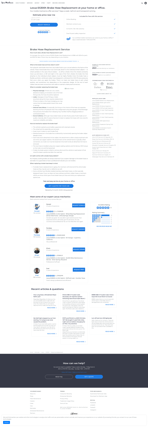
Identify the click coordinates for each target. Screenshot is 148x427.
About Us (32, 393)
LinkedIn (92, 405)
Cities (31, 403)
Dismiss (6, 422)
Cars (31, 406)
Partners (32, 413)
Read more (51, 307)
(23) (49, 32)
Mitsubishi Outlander (98, 145)
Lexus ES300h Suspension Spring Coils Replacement (102, 125)
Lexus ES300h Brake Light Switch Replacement (101, 103)
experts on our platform (104, 75)
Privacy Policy (64, 398)
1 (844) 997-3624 (66, 372)
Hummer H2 (95, 155)
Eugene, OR (112, 145)
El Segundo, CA (108, 137)
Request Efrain (79, 249)
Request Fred (79, 269)
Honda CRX (95, 143)
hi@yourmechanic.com (79, 372)
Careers (32, 401)
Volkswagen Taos (96, 157)
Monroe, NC (107, 143)
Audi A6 (94, 141)
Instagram (93, 410)
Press (31, 396)
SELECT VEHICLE (44, 24)
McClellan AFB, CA (109, 139)
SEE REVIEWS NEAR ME (104, 226)
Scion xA (94, 150)
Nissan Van (95, 139)
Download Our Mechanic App (98, 396)
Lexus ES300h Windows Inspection (101, 106)
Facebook (93, 402)
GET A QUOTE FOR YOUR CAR (59, 186)
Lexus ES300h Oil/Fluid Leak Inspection (102, 108)
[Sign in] (145, 3)
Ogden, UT (107, 155)
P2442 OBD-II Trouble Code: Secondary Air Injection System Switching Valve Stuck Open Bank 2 (74, 296)
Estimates (33, 408)
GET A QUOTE (89, 376)
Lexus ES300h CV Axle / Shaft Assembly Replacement (102, 110)
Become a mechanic (58, 3)
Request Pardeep (78, 229)
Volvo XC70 (95, 137)
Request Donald (79, 205)
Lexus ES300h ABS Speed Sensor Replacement (101, 121)
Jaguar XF (95, 153)
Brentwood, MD (106, 141)
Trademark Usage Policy (67, 401)
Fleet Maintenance (35, 398)
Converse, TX (106, 153)
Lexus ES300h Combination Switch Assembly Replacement (101, 128)
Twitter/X (92, 407)
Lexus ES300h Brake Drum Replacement (103, 100)
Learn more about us (104, 93)
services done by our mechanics (105, 68)
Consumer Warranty (66, 393)
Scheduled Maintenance (37, 410)
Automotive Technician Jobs (98, 393)
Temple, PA (106, 150)
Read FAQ (59, 377)
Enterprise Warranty (66, 396)
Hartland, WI (110, 157)
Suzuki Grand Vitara (97, 147)
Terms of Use (64, 403)
